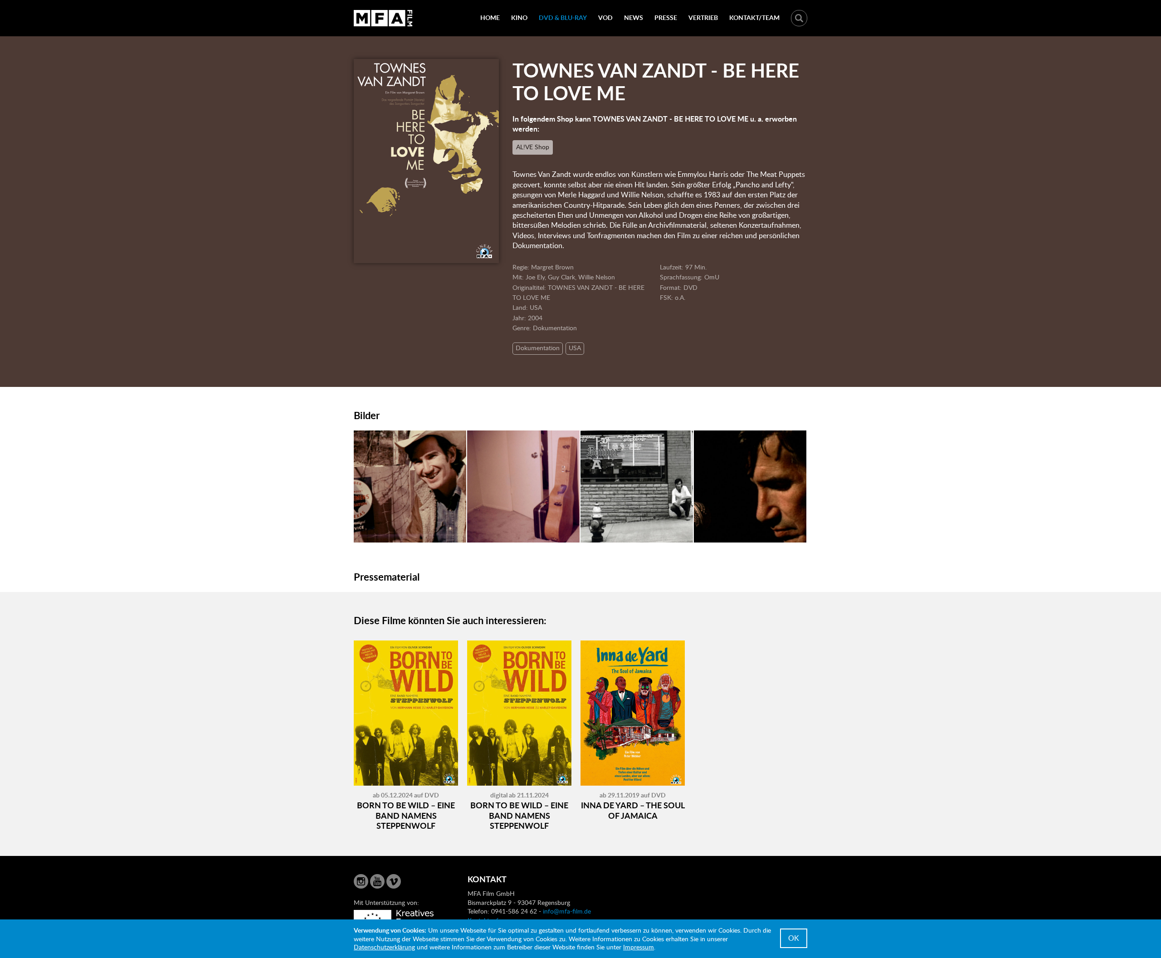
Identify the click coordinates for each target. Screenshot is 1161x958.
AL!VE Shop (532, 146)
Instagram (361, 881)
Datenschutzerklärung (384, 947)
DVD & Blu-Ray (563, 17)
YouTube (377, 881)
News (633, 17)
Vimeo (393, 881)
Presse (665, 17)
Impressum (638, 947)
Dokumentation (538, 347)
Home (490, 17)
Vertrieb (703, 17)
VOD (605, 17)
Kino (519, 17)
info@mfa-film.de (567, 911)
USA (575, 347)
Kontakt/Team (754, 17)
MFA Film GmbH (383, 18)
